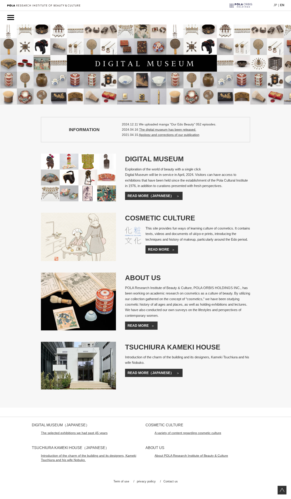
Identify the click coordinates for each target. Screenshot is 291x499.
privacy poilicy (146, 481)
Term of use (121, 481)
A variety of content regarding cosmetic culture (188, 433)
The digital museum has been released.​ (167, 129)
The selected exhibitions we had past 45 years (74, 433)
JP (275, 5)
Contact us (170, 481)
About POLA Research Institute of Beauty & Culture (191, 455)
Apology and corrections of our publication (169, 135)
